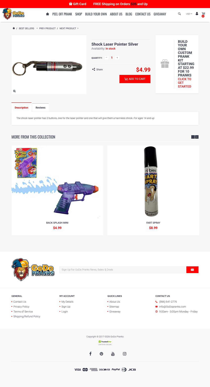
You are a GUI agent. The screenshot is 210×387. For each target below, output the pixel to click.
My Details (68, 301)
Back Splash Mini (57, 222)
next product (68, 28)
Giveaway (160, 13)
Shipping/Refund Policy (26, 316)
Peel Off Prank (62, 13)
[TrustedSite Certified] (105, 343)
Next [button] (197, 137)
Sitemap (114, 306)
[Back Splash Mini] (57, 182)
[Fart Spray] (153, 182)
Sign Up (66, 306)
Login (65, 311)
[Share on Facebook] (106, 69)
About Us (116, 13)
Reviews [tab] (40, 107)
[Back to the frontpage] (13, 28)
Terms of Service (23, 311)
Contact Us (142, 13)
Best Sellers (26, 28)
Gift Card (79, 4)
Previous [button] (193, 137)
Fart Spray (153, 222)
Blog (129, 13)
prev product (48, 28)
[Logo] (13, 13)
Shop (78, 13)
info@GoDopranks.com (172, 306)
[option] (57, 190)
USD (188, 14)
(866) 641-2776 (168, 301)
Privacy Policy (21, 306)
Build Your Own (96, 13)
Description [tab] (21, 107)
